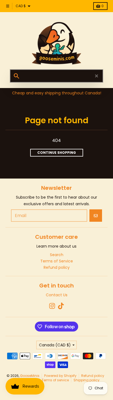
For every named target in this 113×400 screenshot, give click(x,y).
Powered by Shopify (60, 375)
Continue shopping (56, 152)
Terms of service (55, 380)
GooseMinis (29, 375)
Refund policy (92, 375)
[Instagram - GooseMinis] (52, 306)
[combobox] (56, 76)
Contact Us (56, 295)
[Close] (96, 76)
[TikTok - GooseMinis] (61, 306)
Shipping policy (87, 380)
